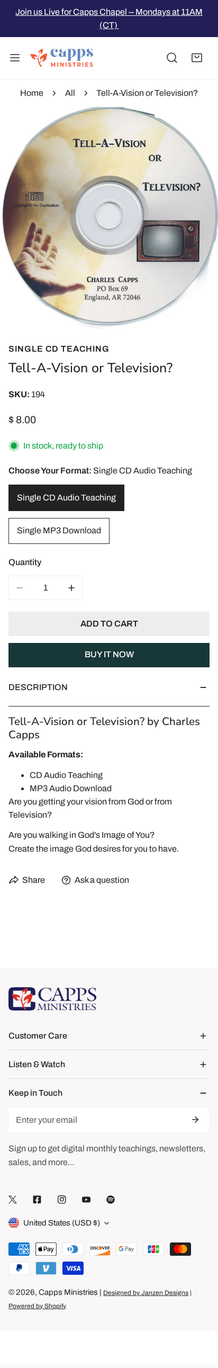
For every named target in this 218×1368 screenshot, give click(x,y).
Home (31, 92)
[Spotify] (110, 1199)
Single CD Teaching (59, 348)
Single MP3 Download (59, 530)
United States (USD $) (61, 1223)
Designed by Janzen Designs (145, 1293)
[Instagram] (62, 1199)
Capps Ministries (68, 1292)
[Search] (172, 58)
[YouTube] (86, 1199)
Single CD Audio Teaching (66, 497)
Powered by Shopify (37, 1306)
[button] (197, 58)
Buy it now (109, 654)
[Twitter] (13, 1199)
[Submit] (194, 1119)
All (70, 92)
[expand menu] (14, 58)
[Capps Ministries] (62, 58)
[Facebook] (37, 1199)
